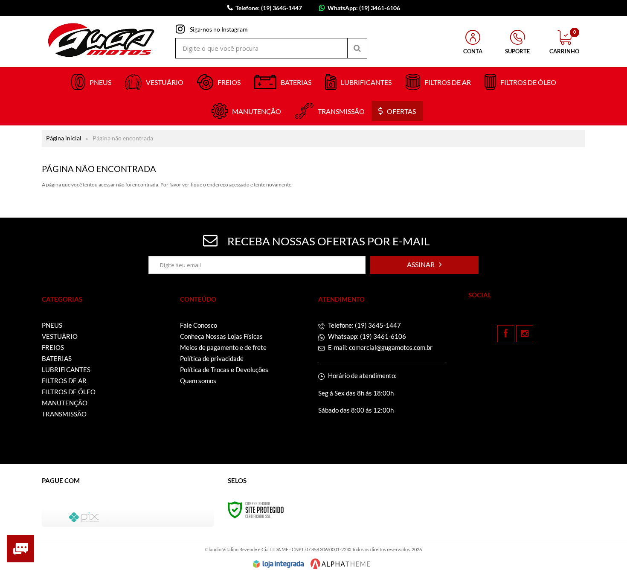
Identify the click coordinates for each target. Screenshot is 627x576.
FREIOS (53, 347)
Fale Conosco (198, 325)
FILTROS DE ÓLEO (69, 392)
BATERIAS (57, 358)
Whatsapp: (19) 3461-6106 (366, 336)
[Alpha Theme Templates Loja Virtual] (340, 564)
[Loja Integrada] (278, 564)
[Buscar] (357, 48)
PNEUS (52, 325)
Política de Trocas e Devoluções (224, 369)
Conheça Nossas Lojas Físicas (221, 336)
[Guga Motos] (101, 41)
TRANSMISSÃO (64, 414)
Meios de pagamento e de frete (223, 347)
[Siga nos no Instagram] (524, 333)
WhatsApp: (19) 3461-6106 (364, 8)
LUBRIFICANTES (66, 369)
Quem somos (198, 380)
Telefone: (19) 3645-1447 (364, 325)
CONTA (472, 51)
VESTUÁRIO (60, 336)
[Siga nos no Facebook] (505, 333)
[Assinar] (424, 265)
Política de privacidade (212, 358)
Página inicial (63, 138)
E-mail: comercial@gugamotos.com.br (380, 347)
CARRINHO (564, 42)
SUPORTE (517, 51)
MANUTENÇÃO (64, 403)
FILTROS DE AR (64, 380)
